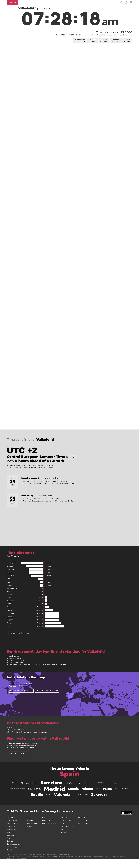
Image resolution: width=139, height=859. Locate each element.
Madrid (54, 788)
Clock (9, 832)
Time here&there (13, 820)
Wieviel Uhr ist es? (97, 856)
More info (87, 35)
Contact (63, 832)
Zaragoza (99, 794)
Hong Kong (11, 613)
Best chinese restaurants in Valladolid (22, 745)
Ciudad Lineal (89, 783)
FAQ (62, 823)
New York (10, 569)
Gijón (116, 783)
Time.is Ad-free (66, 820)
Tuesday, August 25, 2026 (114, 32)
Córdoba (100, 783)
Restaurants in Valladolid (18, 753)
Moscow (10, 604)
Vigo (86, 794)
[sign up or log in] (126, 3)
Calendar (10, 841)
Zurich (9, 594)
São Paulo (10, 576)
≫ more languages (21, 858)
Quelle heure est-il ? (45, 856)
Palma (107, 788)
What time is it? (11, 856)
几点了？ (19, 856)
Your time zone (12, 823)
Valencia (62, 794)
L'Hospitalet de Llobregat (17, 788)
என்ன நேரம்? (123, 856)
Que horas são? (78, 856)
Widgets (29, 820)
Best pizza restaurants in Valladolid (21, 747)
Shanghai (10, 617)
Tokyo (126, 40)
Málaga (87, 788)
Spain (69, 774)
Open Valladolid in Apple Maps (47, 691)
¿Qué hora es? (35, 856)
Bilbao (69, 783)
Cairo (9, 597)
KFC (10, 728)
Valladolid (77, 794)
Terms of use (83, 820)
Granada (123, 783)
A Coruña (15, 783)
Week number (12, 847)
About (63, 829)
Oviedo (98, 788)
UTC (8, 579)
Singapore (10, 620)
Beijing (115, 40)
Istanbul (10, 600)
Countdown (11, 835)
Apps (28, 817)
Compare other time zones (19, 633)
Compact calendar (13, 844)
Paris (103, 40)
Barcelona (51, 782)
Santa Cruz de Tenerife (121, 788)
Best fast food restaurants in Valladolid (23, 743)
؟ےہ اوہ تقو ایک (10, 858)
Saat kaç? (115, 856)
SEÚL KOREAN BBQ (17, 730)
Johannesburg (12, 588)
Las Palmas (34, 788)
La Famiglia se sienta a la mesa (21, 732)
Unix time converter (49, 823)
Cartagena (79, 783)
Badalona (35, 783)
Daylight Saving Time (14, 829)
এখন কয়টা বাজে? (61, 856)
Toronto (9, 572)
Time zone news (32, 823)
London (92, 40)
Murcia (73, 788)
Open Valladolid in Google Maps (21, 691)
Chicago (10, 566)
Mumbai (10, 610)
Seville (37, 794)
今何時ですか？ (108, 856)
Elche (109, 783)
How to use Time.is (67, 826)
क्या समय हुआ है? (26, 856)
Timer (9, 838)
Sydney (9, 626)
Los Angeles (80, 40)
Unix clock (46, 820)
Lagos (9, 582)
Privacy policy (83, 823)
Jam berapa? (87, 856)
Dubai (9, 607)
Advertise (81, 817)
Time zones (11, 826)
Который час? (69, 856)
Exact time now (12, 817)
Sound (9, 850)
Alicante (25, 783)
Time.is (12, 2)
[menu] (131, 2)
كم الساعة (54, 856)
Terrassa (48, 794)
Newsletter (30, 826)
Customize (64, 817)
